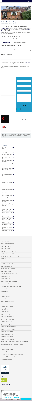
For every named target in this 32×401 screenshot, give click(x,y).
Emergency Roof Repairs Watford (6, 359)
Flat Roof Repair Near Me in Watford (7, 294)
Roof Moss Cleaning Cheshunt (6, 299)
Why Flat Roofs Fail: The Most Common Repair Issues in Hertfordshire (12, 344)
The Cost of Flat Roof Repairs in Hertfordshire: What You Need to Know (12, 354)
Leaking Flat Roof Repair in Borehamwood (7, 352)
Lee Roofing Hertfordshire (9, 399)
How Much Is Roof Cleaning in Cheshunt (7, 228)
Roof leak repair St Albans (5, 311)
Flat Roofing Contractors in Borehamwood (7, 342)
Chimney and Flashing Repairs (7, 41)
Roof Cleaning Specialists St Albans (7, 172)
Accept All (16, 397)
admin (3, 23)
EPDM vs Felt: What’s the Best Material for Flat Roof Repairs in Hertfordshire (13, 347)
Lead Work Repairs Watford (6, 224)
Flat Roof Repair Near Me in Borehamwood (8, 346)
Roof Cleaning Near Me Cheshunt (7, 230)
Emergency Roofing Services (7, 42)
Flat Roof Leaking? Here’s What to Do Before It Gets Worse (10, 351)
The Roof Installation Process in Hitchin (7, 158)
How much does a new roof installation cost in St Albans (10, 324)
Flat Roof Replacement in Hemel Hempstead (8, 329)
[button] (26, 399)
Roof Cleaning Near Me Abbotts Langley (7, 232)
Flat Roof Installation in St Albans (6, 314)
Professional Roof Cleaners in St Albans (7, 178)
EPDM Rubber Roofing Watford (7, 222)
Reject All (11, 397)
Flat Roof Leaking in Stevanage (7, 198)
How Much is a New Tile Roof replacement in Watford (7, 219)
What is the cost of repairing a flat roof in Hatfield (7, 192)
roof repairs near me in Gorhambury (22, 135)
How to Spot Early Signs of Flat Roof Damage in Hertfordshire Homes (12, 356)
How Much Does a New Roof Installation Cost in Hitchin (6, 166)
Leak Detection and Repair (7, 38)
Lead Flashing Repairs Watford (6, 357)
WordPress (18, 399)
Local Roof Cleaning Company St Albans (7, 175)
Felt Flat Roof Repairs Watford (7, 154)
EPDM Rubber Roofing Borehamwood (7, 349)
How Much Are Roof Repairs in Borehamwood (7, 185)
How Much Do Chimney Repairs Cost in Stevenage (8, 201)
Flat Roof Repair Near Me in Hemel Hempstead (8, 326)
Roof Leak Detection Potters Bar (7, 189)
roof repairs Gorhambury (5, 135)
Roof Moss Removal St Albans (7, 171)
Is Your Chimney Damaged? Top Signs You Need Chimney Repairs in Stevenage (7, 204)
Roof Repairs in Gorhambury (13, 135)
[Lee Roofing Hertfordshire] (1, 1)
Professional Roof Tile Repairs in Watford (7, 148)
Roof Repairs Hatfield (5, 216)
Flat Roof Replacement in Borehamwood (7, 339)
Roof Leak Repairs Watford (5, 361)
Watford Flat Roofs (5, 152)
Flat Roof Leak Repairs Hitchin (7, 195)
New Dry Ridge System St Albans (7, 212)
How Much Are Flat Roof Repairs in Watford (7, 151)
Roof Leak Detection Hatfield (6, 193)
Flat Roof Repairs (5, 40)
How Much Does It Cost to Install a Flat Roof (8, 319)
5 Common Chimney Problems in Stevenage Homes (7, 207)
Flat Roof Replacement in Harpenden (7, 331)
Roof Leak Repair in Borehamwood (7, 182)
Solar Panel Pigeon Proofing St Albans (7, 308)
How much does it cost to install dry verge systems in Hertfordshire (11, 318)
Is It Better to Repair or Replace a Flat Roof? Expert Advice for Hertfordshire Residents (14, 341)
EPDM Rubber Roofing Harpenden (6, 321)
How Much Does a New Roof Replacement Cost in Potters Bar (10, 313)
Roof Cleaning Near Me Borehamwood (7, 306)
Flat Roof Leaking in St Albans (7, 197)
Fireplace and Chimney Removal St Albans (7, 214)
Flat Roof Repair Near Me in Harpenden (7, 316)
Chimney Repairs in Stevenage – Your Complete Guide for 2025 (8, 210)
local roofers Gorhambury (26, 134)
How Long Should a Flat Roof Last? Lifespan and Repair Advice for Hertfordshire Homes (14, 337)
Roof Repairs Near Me (4, 309)
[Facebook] (1, 130)
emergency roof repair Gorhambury (9, 134)
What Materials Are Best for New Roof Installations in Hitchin (7, 169)
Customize (5, 397)
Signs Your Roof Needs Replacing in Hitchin (8, 164)
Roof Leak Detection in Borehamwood (6, 180)
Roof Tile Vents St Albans (5, 362)
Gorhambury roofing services (18, 134)
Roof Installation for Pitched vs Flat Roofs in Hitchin (7, 161)
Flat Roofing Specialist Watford (7, 156)
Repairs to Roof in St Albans (8, 23)
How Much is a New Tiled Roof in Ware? (7, 187)
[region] (11, 395)
